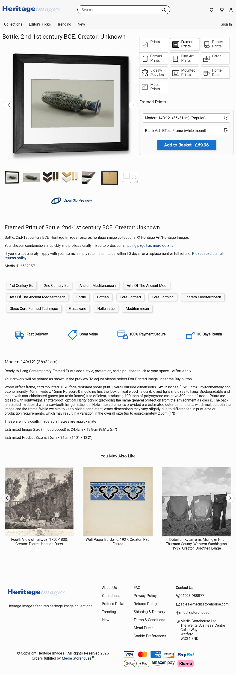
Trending (64, 24)
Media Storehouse (76, 658)
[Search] (163, 9)
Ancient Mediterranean (98, 285)
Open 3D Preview (77, 200)
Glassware (77, 308)
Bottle (81, 297)
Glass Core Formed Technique (34, 308)
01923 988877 (192, 596)
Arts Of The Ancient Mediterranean (37, 297)
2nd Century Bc (56, 285)
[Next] (133, 105)
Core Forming (163, 297)
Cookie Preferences (150, 636)
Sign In (226, 24)
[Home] (31, 15)
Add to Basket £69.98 (186, 145)
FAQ (137, 587)
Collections (13, 24)
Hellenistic (106, 308)
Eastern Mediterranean (203, 297)
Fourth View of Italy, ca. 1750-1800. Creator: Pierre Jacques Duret (39, 541)
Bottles (103, 297)
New (81, 24)
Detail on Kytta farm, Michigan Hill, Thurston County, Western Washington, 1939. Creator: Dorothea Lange (196, 543)
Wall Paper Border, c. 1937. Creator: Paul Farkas (118, 541)
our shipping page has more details (145, 245)
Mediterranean (137, 308)
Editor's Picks (40, 24)
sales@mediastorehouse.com (204, 604)
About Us (109, 587)
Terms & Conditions (149, 620)
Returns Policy (145, 604)
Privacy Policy (145, 596)
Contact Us (184, 587)
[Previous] (8, 105)
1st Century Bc (21, 285)
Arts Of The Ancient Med (146, 285)
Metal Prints (143, 628)
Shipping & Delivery (149, 612)
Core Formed (130, 297)
